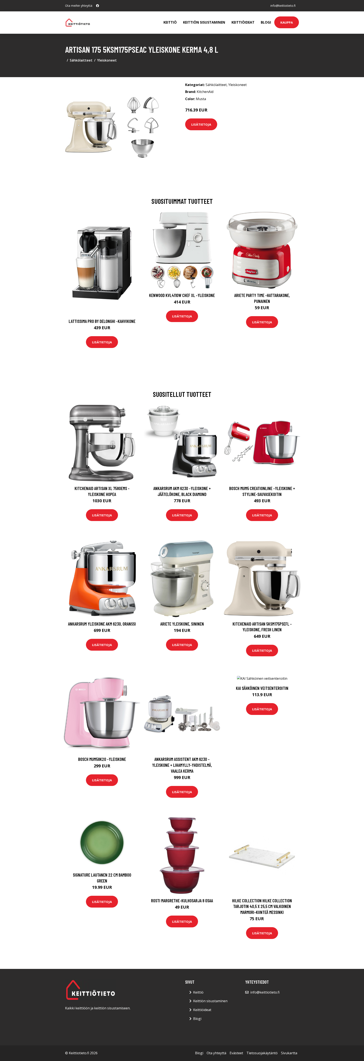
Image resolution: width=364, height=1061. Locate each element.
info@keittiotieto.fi (283, 6)
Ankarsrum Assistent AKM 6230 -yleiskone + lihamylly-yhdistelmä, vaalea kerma (182, 764)
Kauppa (286, 22)
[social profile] (97, 6)
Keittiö (170, 22)
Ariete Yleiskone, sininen (182, 623)
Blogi (266, 22)
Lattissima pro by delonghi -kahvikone (102, 321)
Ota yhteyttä (216, 1053)
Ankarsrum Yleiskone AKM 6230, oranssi (102, 623)
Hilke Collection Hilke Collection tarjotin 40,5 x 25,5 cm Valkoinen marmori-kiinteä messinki (262, 906)
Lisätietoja (201, 124)
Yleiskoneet (107, 60)
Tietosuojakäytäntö (262, 1053)
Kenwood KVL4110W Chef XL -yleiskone (182, 295)
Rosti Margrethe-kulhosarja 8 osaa (182, 900)
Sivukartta (289, 1053)
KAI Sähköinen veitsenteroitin (262, 688)
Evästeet (236, 1053)
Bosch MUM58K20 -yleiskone (102, 759)
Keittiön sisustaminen (204, 22)
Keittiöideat (243, 22)
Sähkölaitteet (81, 60)
